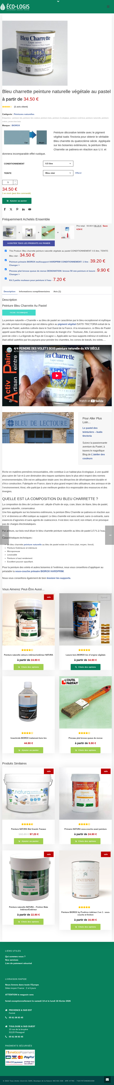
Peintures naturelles (24, 114)
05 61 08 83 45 (16, 1017)
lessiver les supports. (58, 578)
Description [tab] (9, 291)
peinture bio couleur (31, 118)
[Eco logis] (15, 6)
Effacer (78, 173)
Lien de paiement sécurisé (18, 963)
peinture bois (46, 118)
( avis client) (21, 106)
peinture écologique (61, 118)
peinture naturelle (93, 118)
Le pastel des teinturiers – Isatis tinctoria (92, 432)
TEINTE (7, 173)
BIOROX (16, 125)
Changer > (14, 265)
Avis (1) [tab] (57, 291)
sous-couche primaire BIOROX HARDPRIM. (39, 571)
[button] (28, 750)
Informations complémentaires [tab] (34, 291)
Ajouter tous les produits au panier (28, 243)
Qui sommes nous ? (15, 956)
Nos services (11, 960)
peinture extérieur (77, 118)
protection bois (14, 122)
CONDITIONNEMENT (14, 163)
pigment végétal (67, 324)
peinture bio (17, 118)
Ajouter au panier (18, 201)
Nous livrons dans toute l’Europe (22, 985)
